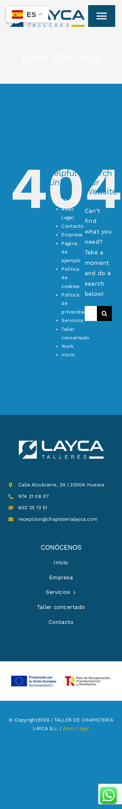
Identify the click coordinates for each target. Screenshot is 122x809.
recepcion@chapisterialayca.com (58, 519)
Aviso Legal (76, 728)
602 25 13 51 (32, 507)
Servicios (72, 320)
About (68, 200)
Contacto (72, 226)
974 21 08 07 (33, 496)
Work (67, 346)
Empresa (71, 234)
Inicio (68, 354)
